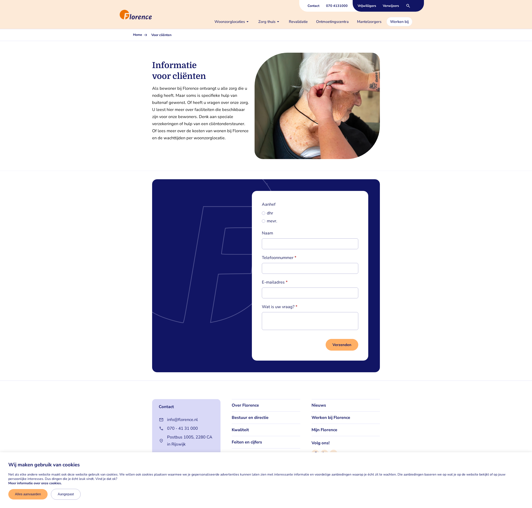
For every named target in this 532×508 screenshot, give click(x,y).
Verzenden (341, 344)
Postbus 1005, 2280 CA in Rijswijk (189, 440)
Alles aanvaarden (28, 494)
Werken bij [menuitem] (399, 21)
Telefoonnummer (277, 257)
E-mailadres (273, 282)
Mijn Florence (324, 430)
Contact (313, 6)
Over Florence (245, 405)
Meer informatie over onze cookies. (35, 483)
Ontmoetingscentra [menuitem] (332, 21)
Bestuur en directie (250, 417)
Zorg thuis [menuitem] (267, 21)
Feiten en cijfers (247, 442)
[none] (232, 21)
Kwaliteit (240, 430)
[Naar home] (118, 14)
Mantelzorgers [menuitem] (369, 21)
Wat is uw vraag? (278, 307)
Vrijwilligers (367, 6)
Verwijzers (391, 6)
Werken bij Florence (331, 417)
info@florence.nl (182, 419)
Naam (267, 233)
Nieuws (319, 405)
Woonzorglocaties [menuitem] (229, 21)
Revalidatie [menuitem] (298, 21)
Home (138, 34)
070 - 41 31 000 (182, 428)
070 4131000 (337, 6)
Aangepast (66, 494)
